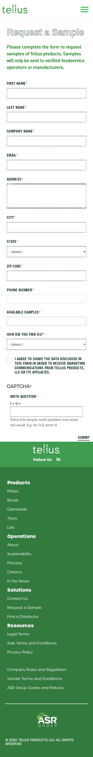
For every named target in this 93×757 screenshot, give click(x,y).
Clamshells (17, 509)
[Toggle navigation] (84, 7)
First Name (16, 83)
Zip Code (14, 266)
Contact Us (17, 598)
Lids (10, 527)
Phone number (19, 290)
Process (14, 563)
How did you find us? (25, 334)
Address (14, 179)
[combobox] (46, 321)
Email (11, 155)
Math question (23, 396)
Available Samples (23, 312)
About (12, 544)
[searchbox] (9, 321)
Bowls (12, 500)
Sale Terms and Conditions (32, 643)
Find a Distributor (23, 616)
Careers (14, 572)
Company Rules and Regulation (36, 669)
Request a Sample (24, 607)
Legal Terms (18, 634)
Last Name (16, 107)
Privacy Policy (20, 652)
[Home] (20, 9)
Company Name (20, 131)
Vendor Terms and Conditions (34, 678)
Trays (12, 518)
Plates (13, 491)
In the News (18, 581)
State (11, 241)
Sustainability (19, 554)
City (10, 217)
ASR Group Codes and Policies (35, 687)
